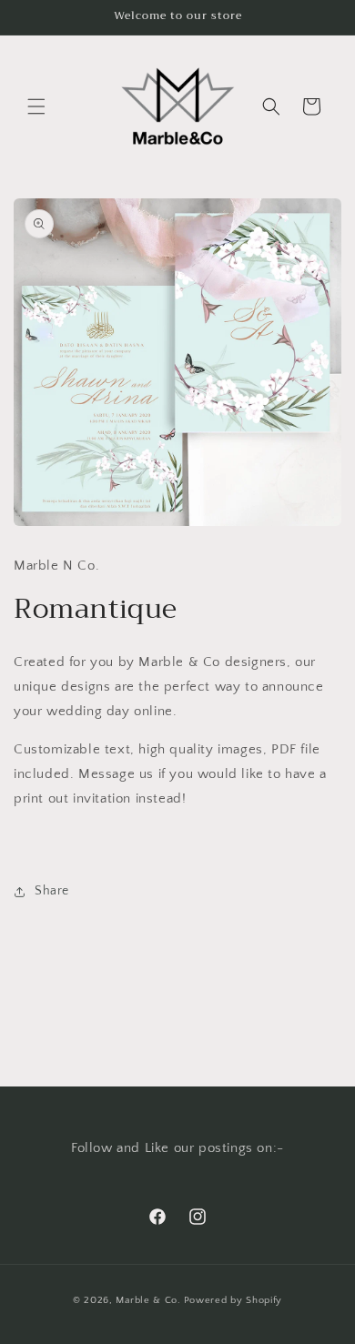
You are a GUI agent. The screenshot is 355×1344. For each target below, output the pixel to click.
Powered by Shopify (233, 1300)
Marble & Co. (148, 1300)
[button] (36, 106)
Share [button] (52, 891)
